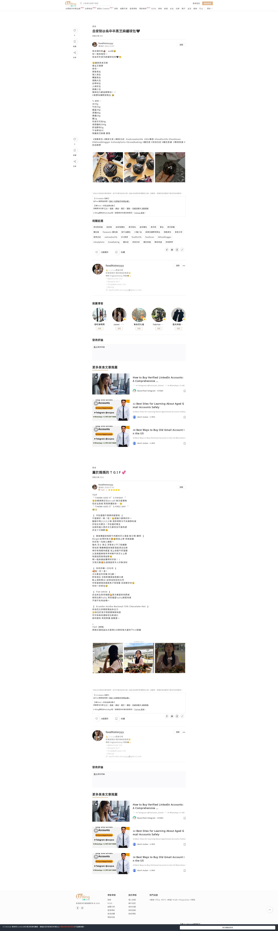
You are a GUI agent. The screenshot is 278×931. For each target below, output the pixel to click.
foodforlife (137, 237)
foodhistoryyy (105, 43)
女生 (172, 8)
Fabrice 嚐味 (159, 324)
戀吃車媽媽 (99, 324)
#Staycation (184, 899)
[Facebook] (74, 167)
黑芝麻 (153, 227)
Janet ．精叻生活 (119, 324)
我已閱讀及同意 (227, 927)
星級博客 (133, 8)
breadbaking (113, 242)
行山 (201, 8)
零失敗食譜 (98, 227)
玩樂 (178, 8)
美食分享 (178, 232)
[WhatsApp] (74, 173)
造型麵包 (143, 227)
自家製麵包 (120, 227)
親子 (183, 8)
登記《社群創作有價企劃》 (119, 201)
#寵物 (152, 899)
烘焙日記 (136, 242)
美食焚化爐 (139, 324)
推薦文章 (123, 8)
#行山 (157, 899)
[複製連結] (74, 185)
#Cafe (175, 899)
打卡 (106, 208)
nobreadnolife (111, 237)
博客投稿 (111, 917)
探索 (116, 8)
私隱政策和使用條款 (66, 927)
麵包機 (96, 232)
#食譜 (169, 899)
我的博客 (132, 913)
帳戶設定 (132, 903)
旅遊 (166, 8)
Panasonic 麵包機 (110, 232)
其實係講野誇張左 (152, 232)
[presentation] (92, 316)
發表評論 (99, 347)
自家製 (109, 227)
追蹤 (181, 44)
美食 (160, 8)
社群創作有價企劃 (73, 8)
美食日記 (97, 237)
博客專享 (143, 8)
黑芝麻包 (132, 227)
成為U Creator (103, 8)
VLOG (153, 8)
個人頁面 (132, 899)
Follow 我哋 (139, 213)
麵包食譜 (147, 242)
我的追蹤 (132, 910)
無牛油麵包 (126, 232)
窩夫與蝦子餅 (178, 324)
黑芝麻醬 (171, 227)
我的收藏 (132, 906)
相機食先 (167, 232)
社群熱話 (88, 8)
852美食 (124, 237)
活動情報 (144, 208)
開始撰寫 (207, 3)
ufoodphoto (98, 242)
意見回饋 (111, 913)
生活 (189, 8)
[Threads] (74, 179)
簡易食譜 (158, 242)
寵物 (195, 8)
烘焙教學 (169, 242)
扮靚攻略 (135, 208)
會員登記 (196, 3)
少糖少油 (138, 232)
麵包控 (126, 242)
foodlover (149, 237)
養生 (162, 227)
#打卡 (163, 899)
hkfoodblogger (164, 237)
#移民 (192, 899)
